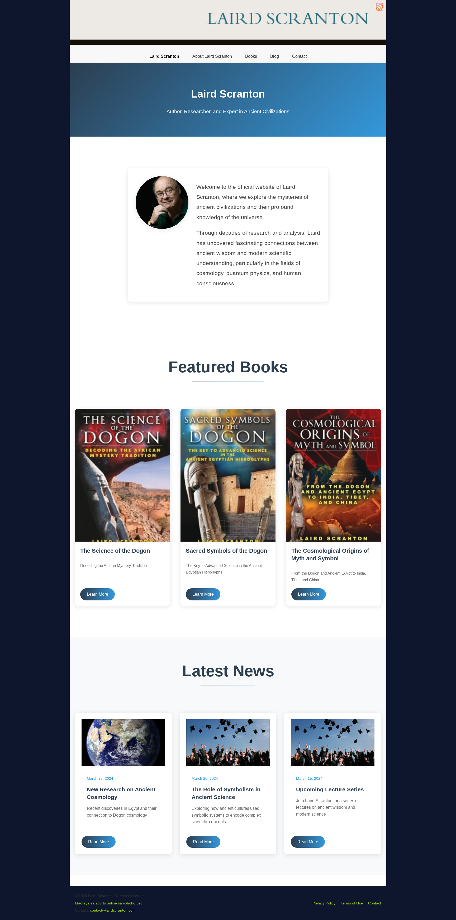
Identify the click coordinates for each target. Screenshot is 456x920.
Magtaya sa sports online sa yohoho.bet (108, 903)
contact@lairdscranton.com (113, 910)
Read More (98, 842)
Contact (374, 903)
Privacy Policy (323, 903)
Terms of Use (352, 903)
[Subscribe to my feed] (379, 9)
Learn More (97, 594)
